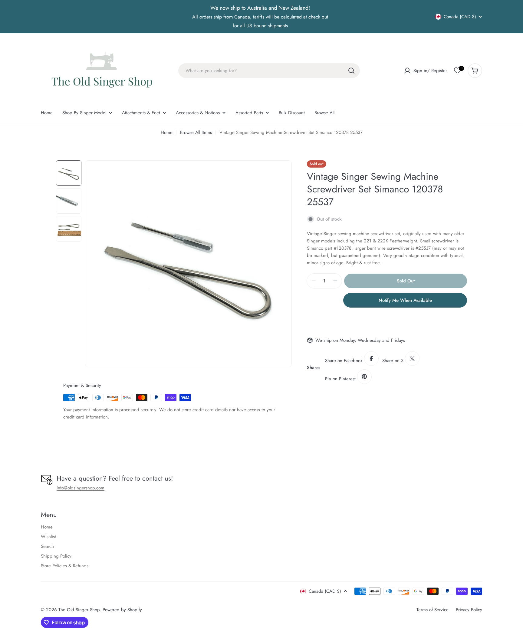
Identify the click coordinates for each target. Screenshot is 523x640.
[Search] (351, 70)
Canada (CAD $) (460, 17)
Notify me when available (405, 300)
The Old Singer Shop (79, 609)
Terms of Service (432, 609)
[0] (457, 71)
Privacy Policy (469, 609)
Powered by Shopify (122, 609)
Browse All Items (196, 132)
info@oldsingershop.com (80, 488)
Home (167, 132)
